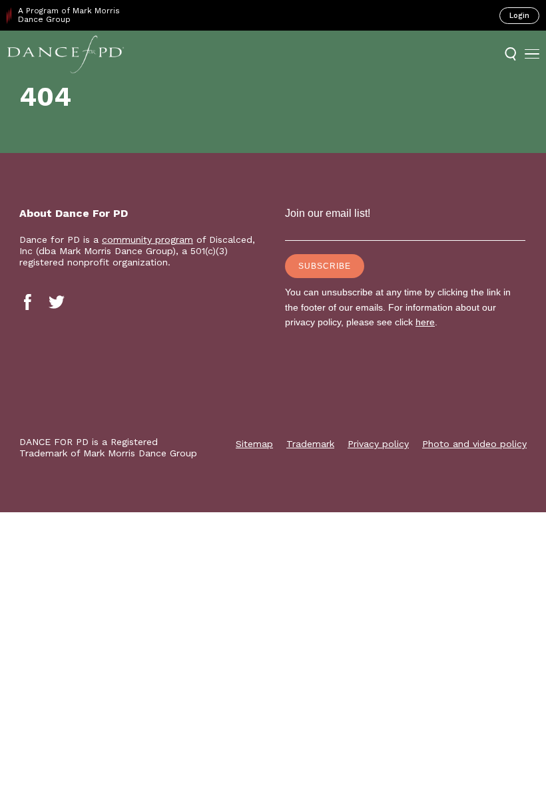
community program (147, 239)
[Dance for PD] (66, 54)
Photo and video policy (474, 443)
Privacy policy (378, 443)
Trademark (310, 443)
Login (519, 15)
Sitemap (254, 443)
